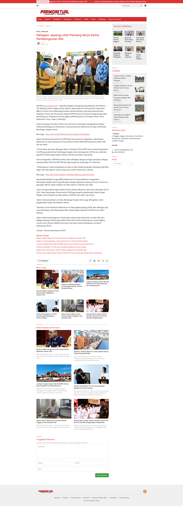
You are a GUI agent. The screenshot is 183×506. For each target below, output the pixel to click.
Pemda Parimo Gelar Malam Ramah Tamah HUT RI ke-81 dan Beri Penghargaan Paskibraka (69, 253)
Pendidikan (57, 19)
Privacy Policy (124, 498)
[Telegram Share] (103, 260)
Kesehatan (67, 19)
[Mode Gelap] (145, 5)
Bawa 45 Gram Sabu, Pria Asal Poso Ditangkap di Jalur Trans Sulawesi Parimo (129, 40)
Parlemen (77, 19)
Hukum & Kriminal (114, 19)
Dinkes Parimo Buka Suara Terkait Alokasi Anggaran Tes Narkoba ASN (61, 250)
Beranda (57, 498)
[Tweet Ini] (94, 260)
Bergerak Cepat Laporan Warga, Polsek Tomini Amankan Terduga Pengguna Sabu (128, 55)
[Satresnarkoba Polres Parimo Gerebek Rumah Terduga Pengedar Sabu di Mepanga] (140, 33)
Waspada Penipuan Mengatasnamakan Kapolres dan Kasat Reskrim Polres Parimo (117, 55)
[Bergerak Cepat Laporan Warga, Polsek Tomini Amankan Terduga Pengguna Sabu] (129, 48)
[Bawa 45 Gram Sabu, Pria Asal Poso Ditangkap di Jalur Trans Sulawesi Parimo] (129, 33)
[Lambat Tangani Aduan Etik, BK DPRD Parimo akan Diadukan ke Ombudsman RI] (97, 275)
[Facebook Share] (90, 260)
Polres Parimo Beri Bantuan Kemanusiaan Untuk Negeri (67, 134)
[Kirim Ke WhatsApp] (107, 260)
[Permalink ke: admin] (38, 43)
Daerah (47, 19)
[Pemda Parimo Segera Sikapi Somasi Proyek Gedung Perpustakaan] (118, 33)
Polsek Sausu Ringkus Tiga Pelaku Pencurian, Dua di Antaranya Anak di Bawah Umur (140, 57)
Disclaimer (113, 498)
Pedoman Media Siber (99, 498)
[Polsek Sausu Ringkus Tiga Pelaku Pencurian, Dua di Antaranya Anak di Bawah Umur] (140, 49)
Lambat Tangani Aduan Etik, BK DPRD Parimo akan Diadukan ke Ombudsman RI (65, 244)
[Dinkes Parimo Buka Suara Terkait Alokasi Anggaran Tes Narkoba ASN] (72, 305)
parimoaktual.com (50, 106)
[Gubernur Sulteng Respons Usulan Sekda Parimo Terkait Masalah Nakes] (72, 276)
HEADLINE (44, 31)
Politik (86, 19)
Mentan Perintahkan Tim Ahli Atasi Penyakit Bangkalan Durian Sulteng (61, 247)
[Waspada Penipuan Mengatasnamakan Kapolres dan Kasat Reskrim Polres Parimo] (118, 48)
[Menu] (37, 5)
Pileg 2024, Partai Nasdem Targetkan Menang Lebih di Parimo (69, 174)
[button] (141, 5)
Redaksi (65, 498)
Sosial (93, 19)
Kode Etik (86, 498)
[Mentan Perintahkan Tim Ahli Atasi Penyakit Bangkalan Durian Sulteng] (47, 305)
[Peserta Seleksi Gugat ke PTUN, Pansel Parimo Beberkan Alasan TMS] (47, 279)
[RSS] (145, 491)
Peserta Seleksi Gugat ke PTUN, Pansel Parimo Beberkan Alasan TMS (60, 238)
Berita (38, 31)
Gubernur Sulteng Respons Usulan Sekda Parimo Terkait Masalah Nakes (101, 2)
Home (40, 19)
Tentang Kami (75, 498)
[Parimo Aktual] (54, 12)
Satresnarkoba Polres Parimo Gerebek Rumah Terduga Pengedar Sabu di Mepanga (140, 40)
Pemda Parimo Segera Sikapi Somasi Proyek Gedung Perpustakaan (118, 40)
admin (42, 43)
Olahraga (101, 19)
